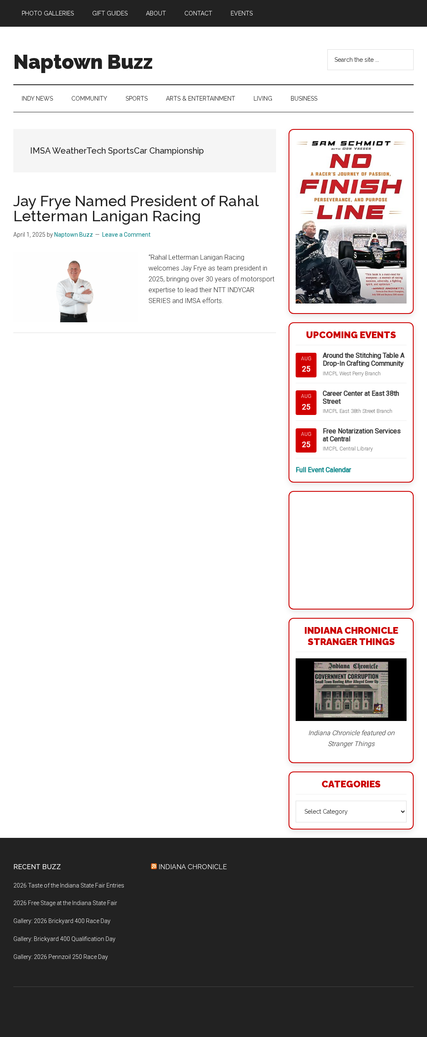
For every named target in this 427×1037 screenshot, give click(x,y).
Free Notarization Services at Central (362, 435)
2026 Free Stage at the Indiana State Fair (65, 903)
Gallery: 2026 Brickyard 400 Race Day (62, 921)
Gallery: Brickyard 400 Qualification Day (64, 939)
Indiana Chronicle (192, 867)
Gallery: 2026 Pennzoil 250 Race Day (60, 957)
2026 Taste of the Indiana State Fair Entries (68, 885)
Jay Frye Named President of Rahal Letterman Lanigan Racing (136, 208)
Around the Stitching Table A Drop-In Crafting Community (363, 359)
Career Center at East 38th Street (361, 397)
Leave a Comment (126, 234)
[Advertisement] (351, 550)
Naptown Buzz (83, 61)
